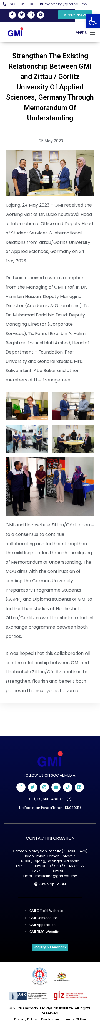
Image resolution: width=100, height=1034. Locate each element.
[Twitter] (21, 15)
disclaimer (50, 1019)
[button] (93, 21)
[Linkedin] (79, 787)
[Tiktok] (67, 787)
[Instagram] (31, 15)
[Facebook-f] (12, 15)
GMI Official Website (46, 910)
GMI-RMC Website (44, 931)
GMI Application (42, 924)
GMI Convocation (43, 918)
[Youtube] (56, 787)
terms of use (75, 1019)
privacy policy (25, 1019)
